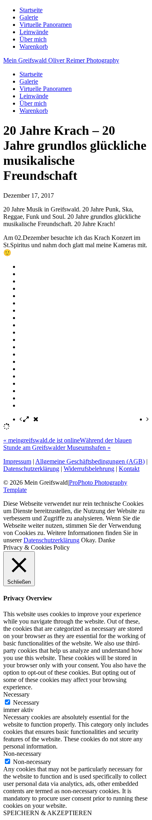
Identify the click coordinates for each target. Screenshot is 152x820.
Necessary (26, 702)
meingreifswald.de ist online (41, 440)
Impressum (17, 461)
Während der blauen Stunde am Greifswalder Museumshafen (67, 444)
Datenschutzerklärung (31, 468)
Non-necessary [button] (22, 753)
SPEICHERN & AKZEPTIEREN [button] (47, 812)
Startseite (31, 9)
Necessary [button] (16, 694)
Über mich (33, 39)
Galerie (28, 17)
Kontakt (129, 468)
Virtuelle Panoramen (45, 24)
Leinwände (33, 31)
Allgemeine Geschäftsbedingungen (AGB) (90, 461)
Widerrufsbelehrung (89, 468)
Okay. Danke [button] (98, 540)
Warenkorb (33, 46)
